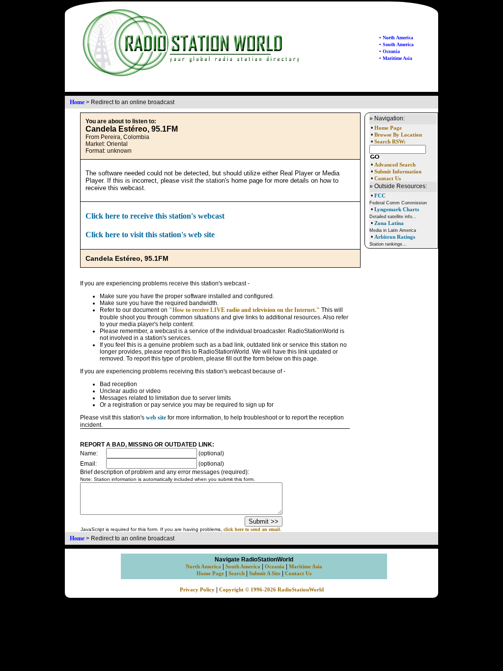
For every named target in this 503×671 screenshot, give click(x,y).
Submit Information (397, 171)
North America (203, 566)
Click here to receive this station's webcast (154, 216)
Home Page (388, 128)
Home (77, 102)
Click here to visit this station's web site (150, 234)
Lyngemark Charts (396, 209)
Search (236, 573)
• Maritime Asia (395, 58)
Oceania (274, 566)
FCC (380, 195)
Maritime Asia (305, 566)
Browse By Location (398, 135)
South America (242, 566)
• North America (396, 37)
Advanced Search (395, 165)
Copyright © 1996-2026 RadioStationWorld (271, 589)
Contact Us (387, 178)
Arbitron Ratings (394, 237)
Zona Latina (389, 223)
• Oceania (389, 51)
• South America (396, 44)
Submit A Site (264, 573)
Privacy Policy (197, 589)
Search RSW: (390, 141)
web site (156, 417)
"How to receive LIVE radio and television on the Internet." (244, 310)
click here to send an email (252, 529)
